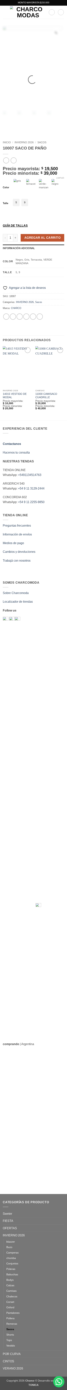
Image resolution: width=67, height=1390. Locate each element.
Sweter (7, 1213)
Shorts (10, 1334)
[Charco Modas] (28, 12)
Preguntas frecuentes (17, 525)
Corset (10, 1301)
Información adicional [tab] (19, 248)
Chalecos (11, 1296)
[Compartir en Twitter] (20, 316)
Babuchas (12, 1274)
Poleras (10, 1268)
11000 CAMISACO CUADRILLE (46, 396)
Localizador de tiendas (18, 601)
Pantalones (13, 1312)
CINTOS (8, 1361)
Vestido (10, 1345)
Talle (5, 203)
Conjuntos (12, 1263)
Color (6, 187)
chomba (11, 1258)
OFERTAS (10, 1228)
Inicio (7, 142)
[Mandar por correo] (26, 316)
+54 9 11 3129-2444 (31, 488)
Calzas (10, 1285)
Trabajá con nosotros (17, 560)
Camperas (12, 1252)
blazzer (10, 1241)
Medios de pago (13, 543)
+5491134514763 (29, 475)
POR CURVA (12, 1354)
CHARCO (16, 308)
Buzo (9, 1247)
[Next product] (6, 160)
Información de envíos (17, 534)
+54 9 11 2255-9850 (31, 502)
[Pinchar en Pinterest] (33, 316)
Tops (9, 1340)
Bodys (10, 1279)
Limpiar (60, 178)
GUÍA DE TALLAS (15, 225)
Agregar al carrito (42, 237)
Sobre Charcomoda (16, 593)
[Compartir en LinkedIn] (40, 316)
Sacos (41, 142)
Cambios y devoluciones (19, 551)
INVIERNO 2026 (24, 142)
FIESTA (8, 1220)
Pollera (10, 1318)
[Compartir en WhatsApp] (6, 316)
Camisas (11, 1290)
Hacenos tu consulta (16, 452)
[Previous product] (13, 160)
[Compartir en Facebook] (13, 316)
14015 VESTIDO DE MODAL (15, 396)
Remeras (11, 1323)
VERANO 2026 (13, 1368)
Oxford (10, 1307)
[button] (5, 12)
